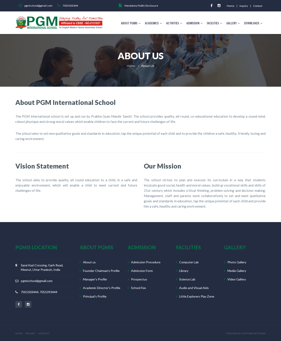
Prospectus (139, 279)
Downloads (251, 23)
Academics (152, 23)
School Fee (138, 288)
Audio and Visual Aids (194, 288)
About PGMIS (129, 23)
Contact (257, 5)
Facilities (213, 23)
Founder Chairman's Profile (101, 271)
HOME (19, 333)
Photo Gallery (236, 262)
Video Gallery (236, 279)
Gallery (231, 23)
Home (230, 5)
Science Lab (187, 279)
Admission (192, 23)
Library (183, 271)
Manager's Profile (95, 279)
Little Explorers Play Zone (196, 296)
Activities (172, 23)
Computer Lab (189, 262)
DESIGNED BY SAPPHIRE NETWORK (246, 333)
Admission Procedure (145, 262)
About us (89, 262)
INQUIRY (30, 333)
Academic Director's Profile (101, 288)
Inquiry (244, 5)
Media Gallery (236, 271)
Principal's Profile (94, 296)
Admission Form (142, 271)
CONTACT (44, 333)
